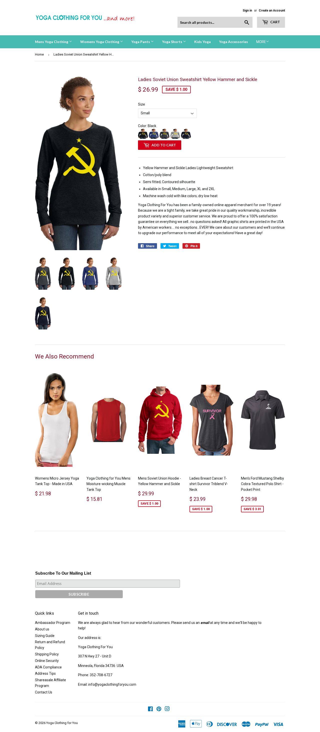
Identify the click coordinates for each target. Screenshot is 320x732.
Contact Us (43, 692)
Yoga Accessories (233, 42)
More (261, 42)
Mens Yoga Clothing (52, 42)
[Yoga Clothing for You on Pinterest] (159, 709)
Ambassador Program (52, 623)
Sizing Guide (44, 636)
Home (39, 54)
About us (42, 629)
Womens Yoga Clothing (100, 42)
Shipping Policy (47, 654)
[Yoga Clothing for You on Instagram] (167, 709)
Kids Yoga (202, 42)
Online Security (47, 661)
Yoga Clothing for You (62, 723)
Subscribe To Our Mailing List (63, 573)
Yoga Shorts (172, 42)
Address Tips (45, 673)
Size (141, 104)
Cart (275, 22)
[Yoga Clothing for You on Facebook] (150, 709)
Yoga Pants (141, 42)
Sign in (247, 10)
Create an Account (272, 10)
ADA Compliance (48, 667)
